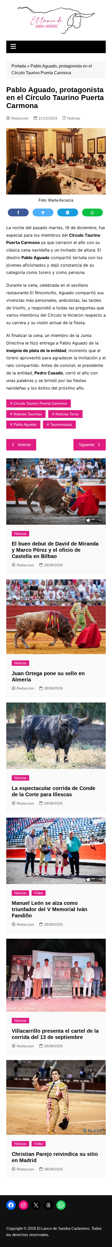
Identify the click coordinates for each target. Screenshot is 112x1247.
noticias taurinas (28, 414)
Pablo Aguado (25, 424)
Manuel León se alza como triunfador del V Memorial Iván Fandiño (49, 909)
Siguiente (86, 444)
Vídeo (38, 893)
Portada (18, 66)
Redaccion (20, 118)
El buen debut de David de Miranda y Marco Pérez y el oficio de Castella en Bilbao (55, 550)
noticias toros (67, 414)
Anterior (24, 444)
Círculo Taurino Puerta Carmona (40, 403)
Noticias (73, 118)
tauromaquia (61, 424)
